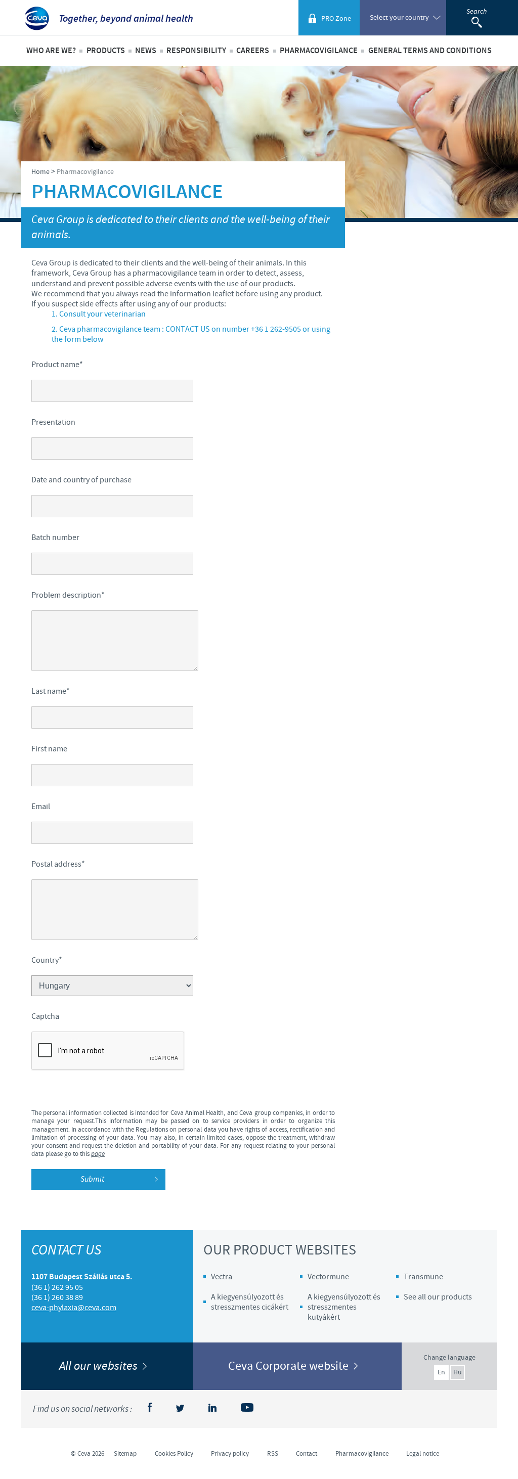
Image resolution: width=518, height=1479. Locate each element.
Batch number (55, 537)
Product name (57, 365)
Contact (306, 1454)
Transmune (423, 1277)
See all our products (438, 1297)
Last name (50, 691)
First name (49, 749)
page (98, 1154)
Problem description (68, 595)
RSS (272, 1454)
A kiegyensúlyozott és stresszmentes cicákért (249, 1302)
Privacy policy (230, 1454)
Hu (457, 1372)
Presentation (53, 422)
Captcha (45, 1016)
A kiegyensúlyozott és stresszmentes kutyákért (344, 1307)
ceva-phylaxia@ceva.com (73, 1308)
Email (40, 806)
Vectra (221, 1277)
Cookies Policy (174, 1454)
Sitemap (125, 1454)
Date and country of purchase (81, 480)
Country (46, 960)
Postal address (58, 864)
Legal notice (422, 1454)
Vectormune (328, 1277)
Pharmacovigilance (319, 51)
